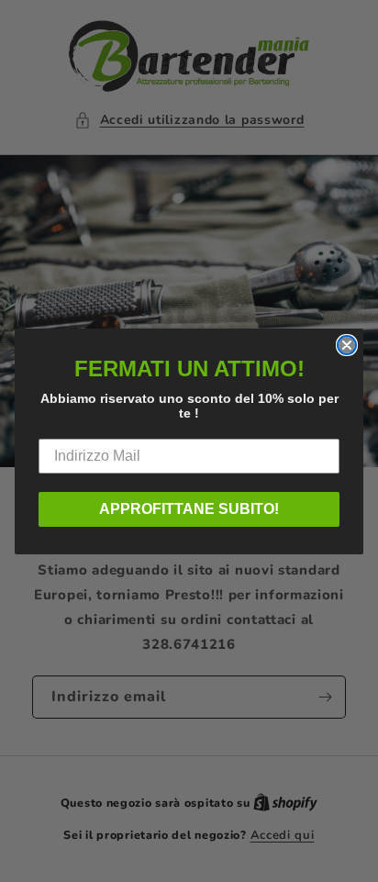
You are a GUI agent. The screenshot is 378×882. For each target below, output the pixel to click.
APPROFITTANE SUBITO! (189, 509)
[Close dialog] (347, 345)
